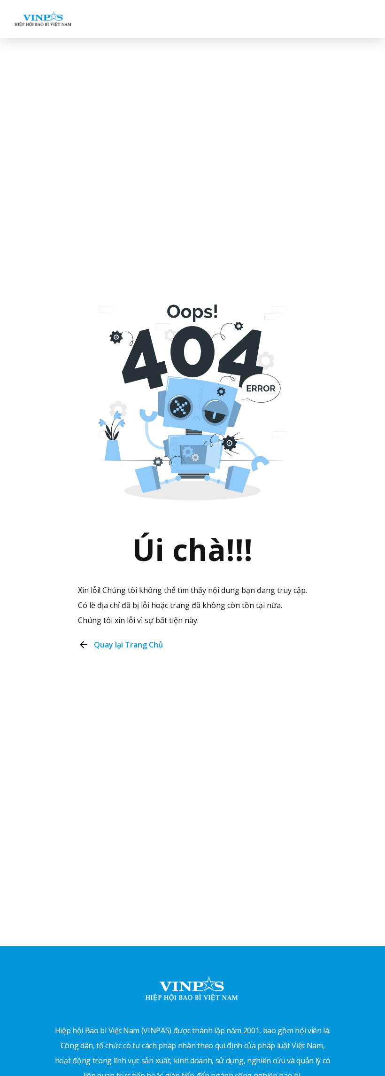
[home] (43, 18)
